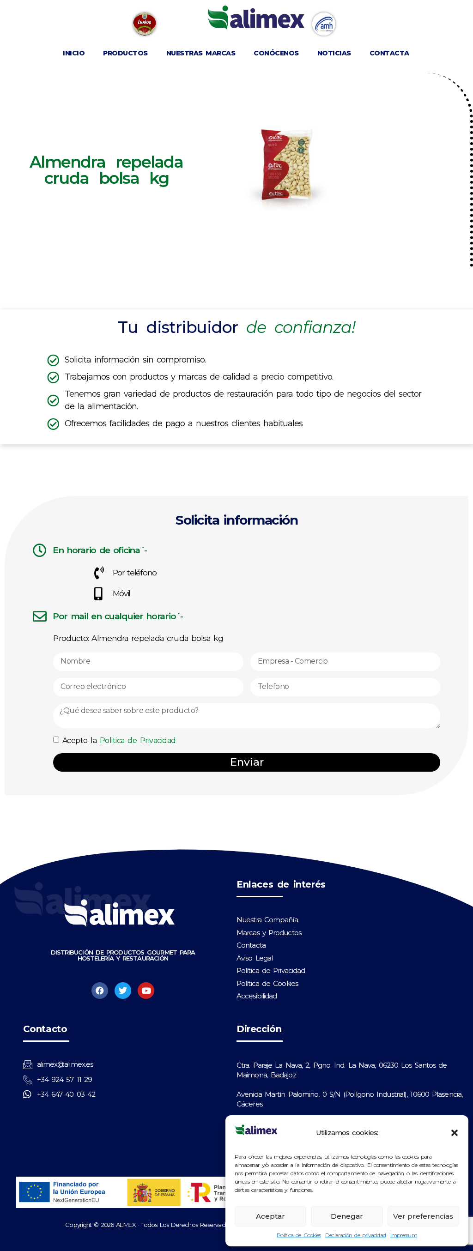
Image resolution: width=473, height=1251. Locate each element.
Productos (125, 53)
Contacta (389, 53)
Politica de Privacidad (138, 741)
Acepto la (119, 741)
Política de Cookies (299, 1235)
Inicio (74, 53)
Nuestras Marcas (201, 53)
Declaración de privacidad (355, 1235)
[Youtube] (146, 990)
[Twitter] (123, 990)
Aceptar (270, 1216)
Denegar (347, 1216)
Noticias (334, 53)
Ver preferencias (423, 1216)
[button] (454, 1132)
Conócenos (276, 53)
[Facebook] (99, 990)
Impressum (403, 1235)
